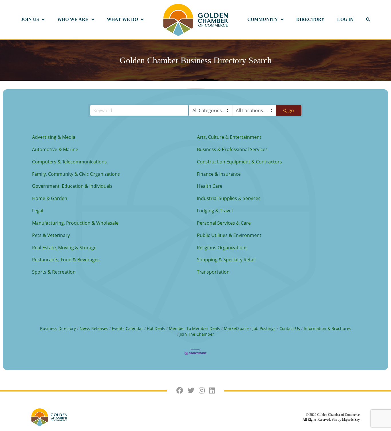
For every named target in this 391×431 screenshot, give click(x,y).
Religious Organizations (222, 247)
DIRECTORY (310, 19)
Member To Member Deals (194, 328)
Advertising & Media (53, 137)
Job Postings (264, 328)
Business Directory (58, 328)
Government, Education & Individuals (72, 186)
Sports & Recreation (54, 272)
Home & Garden (49, 198)
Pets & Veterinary (51, 235)
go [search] (291, 110)
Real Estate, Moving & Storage (64, 247)
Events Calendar (127, 328)
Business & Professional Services (232, 149)
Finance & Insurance (219, 174)
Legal (37, 210)
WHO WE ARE (72, 19)
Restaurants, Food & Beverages (66, 259)
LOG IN (345, 19)
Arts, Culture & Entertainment (229, 137)
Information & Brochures (327, 328)
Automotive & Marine (55, 149)
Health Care (209, 186)
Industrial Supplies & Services (228, 198)
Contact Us (289, 328)
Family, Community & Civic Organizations (76, 174)
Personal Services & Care (224, 223)
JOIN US (30, 19)
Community (262, 19)
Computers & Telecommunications (69, 162)
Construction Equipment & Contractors (239, 162)
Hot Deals (156, 328)
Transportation (213, 272)
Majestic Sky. (351, 420)
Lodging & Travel (215, 210)
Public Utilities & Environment (229, 235)
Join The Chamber (197, 334)
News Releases (94, 328)
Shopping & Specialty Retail (226, 259)
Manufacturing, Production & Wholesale (75, 223)
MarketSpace (236, 328)
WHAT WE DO (122, 19)
